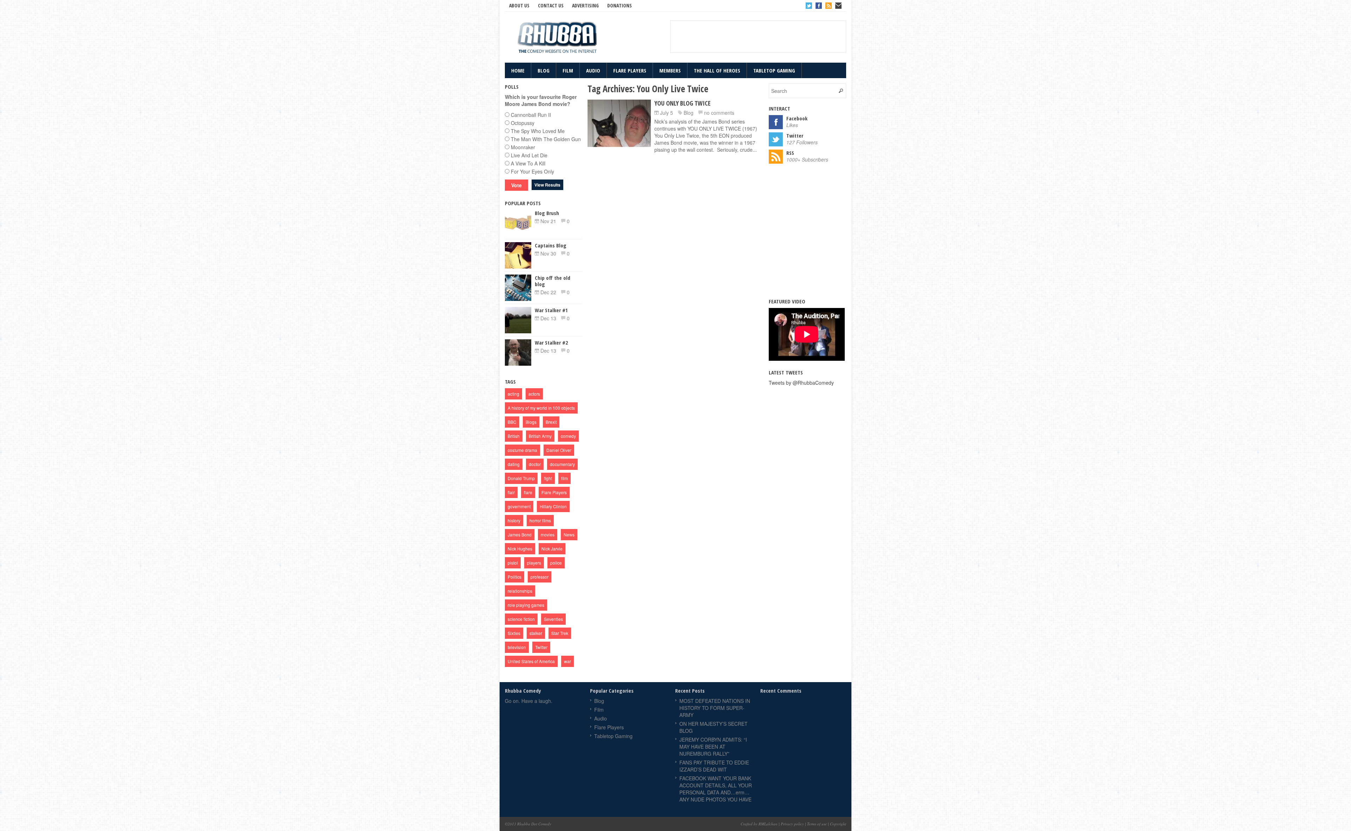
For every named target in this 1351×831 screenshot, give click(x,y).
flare (528, 492)
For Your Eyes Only (532, 171)
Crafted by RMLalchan (759, 823)
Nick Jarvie (552, 549)
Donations (619, 5)
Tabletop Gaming (774, 70)
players (534, 563)
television (517, 647)
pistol (513, 563)
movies (547, 534)
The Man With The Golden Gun (546, 139)
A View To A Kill (528, 163)
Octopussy (522, 122)
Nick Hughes (520, 549)
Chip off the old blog (552, 281)
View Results (547, 185)
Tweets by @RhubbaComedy (801, 382)
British (514, 436)
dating (514, 464)
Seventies (553, 619)
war (567, 661)
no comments (719, 112)
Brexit (551, 422)
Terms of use (817, 823)
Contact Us (551, 5)
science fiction (521, 619)
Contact (838, 5)
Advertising (585, 5)
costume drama (522, 450)
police (556, 563)
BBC (512, 422)
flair (511, 492)
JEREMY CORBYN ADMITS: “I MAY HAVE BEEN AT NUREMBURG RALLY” (713, 746)
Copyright (838, 823)
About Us (519, 5)
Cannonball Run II (531, 114)
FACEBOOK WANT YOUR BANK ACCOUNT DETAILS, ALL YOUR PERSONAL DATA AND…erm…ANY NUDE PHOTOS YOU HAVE (715, 789)
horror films (540, 520)
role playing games (526, 605)
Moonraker (523, 147)
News (569, 534)
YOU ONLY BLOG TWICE (682, 103)
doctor (535, 464)
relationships (520, 591)
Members (670, 70)
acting (513, 394)
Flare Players (629, 70)
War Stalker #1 (551, 310)
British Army (540, 436)
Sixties (514, 633)
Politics (514, 577)
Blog (544, 70)
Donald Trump (521, 478)
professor (539, 577)
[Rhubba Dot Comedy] (557, 38)
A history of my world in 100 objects (541, 408)
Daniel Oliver (558, 450)
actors (534, 394)
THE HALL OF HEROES (717, 70)
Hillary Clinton (553, 506)
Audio (593, 70)
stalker (535, 633)
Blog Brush (547, 212)
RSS (828, 5)
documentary (562, 464)
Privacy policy (792, 823)
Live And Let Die (529, 155)
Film (568, 70)
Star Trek (559, 633)
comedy (568, 436)
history (514, 520)
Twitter (809, 5)
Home (518, 70)
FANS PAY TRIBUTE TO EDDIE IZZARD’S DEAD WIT (714, 766)
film (564, 478)
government (519, 506)
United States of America (531, 661)
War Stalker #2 (551, 342)
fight (548, 478)
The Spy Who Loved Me (538, 130)
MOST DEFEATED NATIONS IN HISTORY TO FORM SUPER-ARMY (714, 707)
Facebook (819, 5)
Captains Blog (550, 245)
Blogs (531, 422)
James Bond (520, 534)
